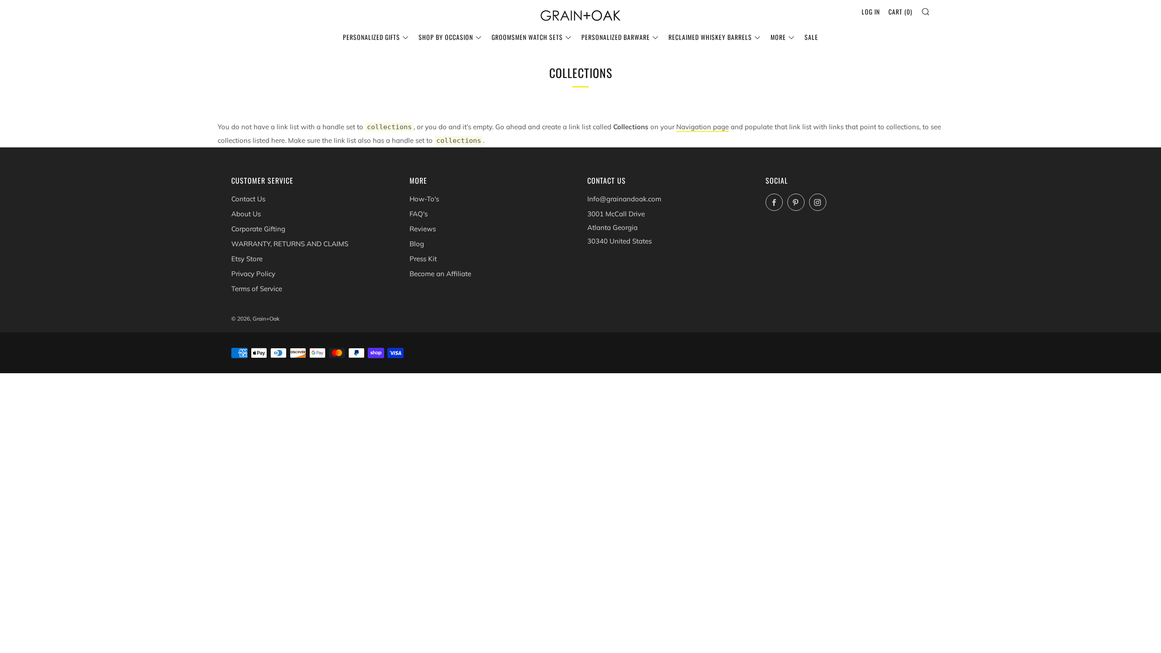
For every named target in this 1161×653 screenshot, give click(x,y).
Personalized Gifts (371, 37)
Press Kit (423, 258)
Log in (871, 11)
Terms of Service (256, 288)
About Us (246, 214)
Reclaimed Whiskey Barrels (710, 37)
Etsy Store (247, 258)
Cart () (900, 11)
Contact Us (248, 199)
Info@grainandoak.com (624, 199)
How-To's (424, 199)
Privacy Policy (253, 273)
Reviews (423, 228)
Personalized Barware (615, 37)
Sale (811, 37)
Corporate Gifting (258, 228)
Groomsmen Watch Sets (527, 37)
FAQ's (419, 214)
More (778, 37)
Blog (417, 243)
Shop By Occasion (446, 37)
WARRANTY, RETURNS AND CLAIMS (289, 243)
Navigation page (702, 126)
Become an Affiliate (440, 273)
